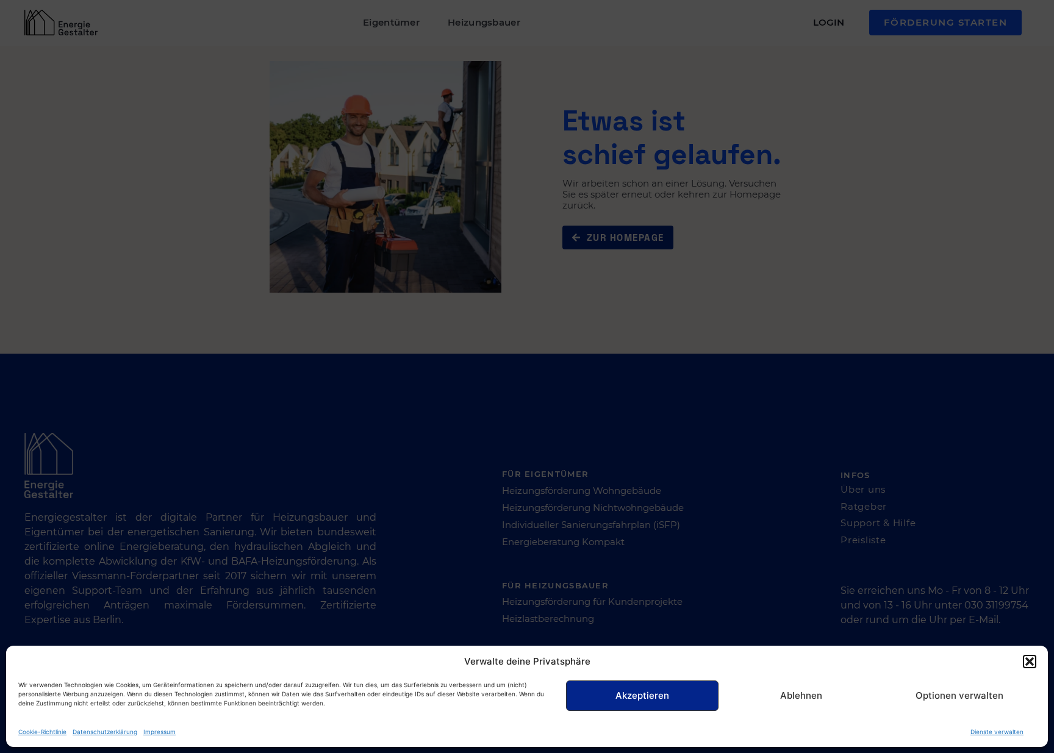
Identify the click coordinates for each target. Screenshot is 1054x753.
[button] (1030, 661)
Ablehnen (801, 695)
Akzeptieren (642, 695)
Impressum (159, 731)
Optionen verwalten (959, 695)
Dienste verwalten (997, 731)
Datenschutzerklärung (105, 731)
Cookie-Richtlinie (42, 731)
